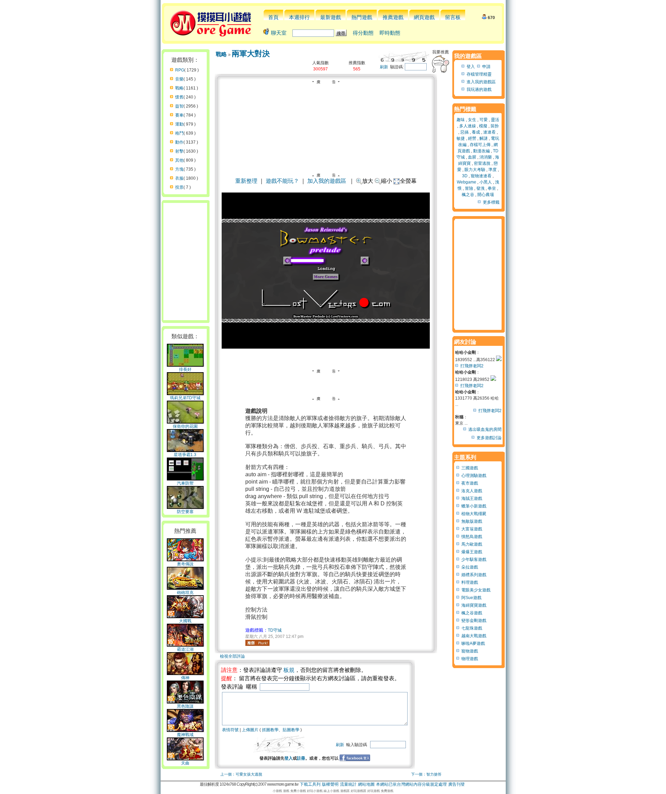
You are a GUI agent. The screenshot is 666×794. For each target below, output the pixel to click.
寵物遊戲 (469, 651)
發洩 (480, 188)
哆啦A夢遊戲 (473, 643)
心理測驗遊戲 (473, 475)
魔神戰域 (185, 734)
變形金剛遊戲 (473, 620)
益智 (179, 106)
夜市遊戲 (469, 483)
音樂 (179, 79)
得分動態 (363, 33)
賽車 (179, 115)
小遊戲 (277, 791)
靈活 (495, 119)
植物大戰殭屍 (473, 513)
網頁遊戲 (424, 17)
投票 (179, 187)
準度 (492, 169)
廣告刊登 (456, 784)
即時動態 (389, 33)
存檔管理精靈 (479, 74)
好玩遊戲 (373, 791)
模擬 (483, 125)
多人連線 (467, 125)
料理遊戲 (469, 582)
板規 (288, 670)
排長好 (185, 369)
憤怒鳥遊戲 (471, 536)
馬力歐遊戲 (471, 544)
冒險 (469, 188)
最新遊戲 (330, 17)
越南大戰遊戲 (473, 635)
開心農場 (485, 194)
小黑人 (485, 182)
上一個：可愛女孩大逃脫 (241, 774)
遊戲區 (345, 791)
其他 (179, 160)
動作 (179, 142)
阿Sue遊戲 (471, 597)
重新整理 (246, 181)
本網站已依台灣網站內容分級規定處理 (411, 784)
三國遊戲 (469, 468)
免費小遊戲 (298, 791)
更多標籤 (491, 202)
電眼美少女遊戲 (475, 590)
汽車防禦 (185, 483)
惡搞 (464, 132)
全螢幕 (408, 181)
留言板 (453, 17)
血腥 (472, 157)
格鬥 (179, 133)
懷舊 (179, 97)
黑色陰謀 (185, 706)
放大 (367, 181)
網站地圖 (366, 784)
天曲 (185, 763)
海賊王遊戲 (471, 498)
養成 (476, 132)
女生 (472, 119)
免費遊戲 (387, 791)
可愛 (483, 119)
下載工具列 (310, 784)
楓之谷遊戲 (471, 613)
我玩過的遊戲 (479, 89)
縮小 (386, 181)
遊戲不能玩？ (282, 181)
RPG (179, 70)
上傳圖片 (250, 729)
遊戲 (286, 791)
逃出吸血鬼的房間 (485, 429)
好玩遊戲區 (358, 791)
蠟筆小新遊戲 (473, 506)
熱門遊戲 (361, 17)
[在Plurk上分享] (257, 642)
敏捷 (460, 138)
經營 (472, 138)
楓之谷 (468, 194)
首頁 (273, 17)
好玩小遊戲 (315, 791)
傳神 (185, 677)
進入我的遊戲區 (481, 81)
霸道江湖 (185, 649)
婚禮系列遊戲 (473, 574)
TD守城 (275, 630)
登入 (288, 758)
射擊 (179, 151)
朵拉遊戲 (469, 567)
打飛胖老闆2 (472, 366)
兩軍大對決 (251, 53)
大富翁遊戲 (471, 529)
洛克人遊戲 (471, 490)
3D (465, 175)
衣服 (179, 178)
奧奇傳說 (185, 564)
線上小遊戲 (331, 791)
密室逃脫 (482, 163)
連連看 (489, 132)
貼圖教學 (291, 729)
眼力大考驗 (474, 169)
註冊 (301, 758)
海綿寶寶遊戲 (473, 605)
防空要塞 (185, 511)
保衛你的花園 (185, 426)
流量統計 (348, 784)
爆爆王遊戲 (471, 551)
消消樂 (485, 157)
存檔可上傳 (480, 144)
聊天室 (279, 33)
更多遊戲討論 (489, 437)
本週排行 (299, 17)
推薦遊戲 (393, 17)
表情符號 (230, 729)
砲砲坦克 (185, 592)
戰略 (179, 88)
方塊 (179, 169)
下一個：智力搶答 (426, 774)
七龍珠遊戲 (471, 628)
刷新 (384, 67)
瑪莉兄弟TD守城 (185, 397)
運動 (179, 124)
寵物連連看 (481, 175)
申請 (486, 66)
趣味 (460, 119)
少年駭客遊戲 (473, 559)
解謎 (483, 138)
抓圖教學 (270, 729)
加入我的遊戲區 (326, 181)
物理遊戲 (469, 658)
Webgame (466, 182)
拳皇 (492, 188)
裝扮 (494, 125)
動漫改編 (481, 150)
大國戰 (185, 620)
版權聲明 (330, 784)
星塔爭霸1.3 (185, 454)
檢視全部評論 (232, 656)
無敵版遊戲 (471, 521)
